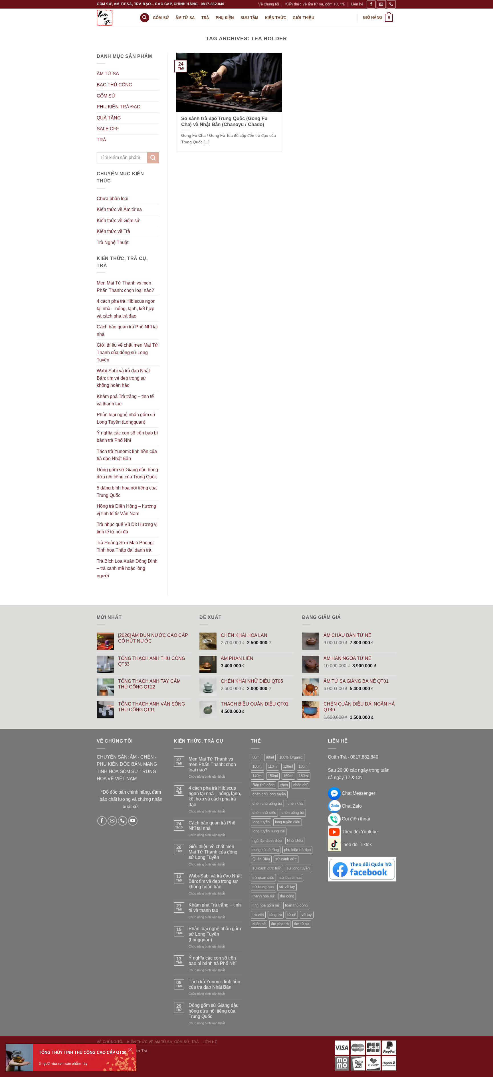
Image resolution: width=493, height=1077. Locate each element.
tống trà (275, 915)
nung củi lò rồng (265, 850)
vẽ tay (307, 915)
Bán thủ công (263, 785)
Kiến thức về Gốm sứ (118, 220)
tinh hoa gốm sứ (266, 905)
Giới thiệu (303, 18)
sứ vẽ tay (287, 887)
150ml (273, 776)
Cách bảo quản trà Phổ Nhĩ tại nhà (127, 330)
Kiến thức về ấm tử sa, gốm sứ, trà (315, 4)
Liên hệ (357, 4)
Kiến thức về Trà (113, 231)
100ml (257, 766)
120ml (288, 766)
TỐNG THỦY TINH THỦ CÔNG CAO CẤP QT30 (82, 1052)
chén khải (296, 803)
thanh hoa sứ (263, 896)
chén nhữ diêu (264, 812)
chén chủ (300, 785)
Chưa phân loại (112, 198)
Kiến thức (275, 18)
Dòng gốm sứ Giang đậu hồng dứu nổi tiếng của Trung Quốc (127, 473)
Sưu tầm (249, 18)
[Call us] (391, 4)
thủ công (287, 896)
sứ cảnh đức (286, 859)
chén (284, 785)
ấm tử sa (301, 924)
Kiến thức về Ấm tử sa (119, 209)
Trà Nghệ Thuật (112, 242)
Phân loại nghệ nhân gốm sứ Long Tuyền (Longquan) (126, 418)
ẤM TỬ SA (108, 73)
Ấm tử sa (185, 18)
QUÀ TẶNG (109, 117)
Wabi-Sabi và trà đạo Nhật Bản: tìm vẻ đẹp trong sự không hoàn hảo (123, 378)
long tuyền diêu (287, 822)
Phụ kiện (225, 18)
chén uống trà (293, 812)
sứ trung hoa (263, 887)
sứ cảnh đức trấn (266, 868)
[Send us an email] (381, 4)
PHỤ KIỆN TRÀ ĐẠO (118, 106)
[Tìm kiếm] (144, 18)
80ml (256, 757)
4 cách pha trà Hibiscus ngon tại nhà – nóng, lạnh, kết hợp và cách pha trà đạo (126, 308)
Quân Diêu (261, 859)
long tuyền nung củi (268, 831)
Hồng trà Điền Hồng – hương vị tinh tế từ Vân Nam (126, 510)
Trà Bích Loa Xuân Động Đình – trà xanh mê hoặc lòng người (127, 568)
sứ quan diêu (263, 877)
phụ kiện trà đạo (297, 850)
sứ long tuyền (298, 868)
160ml (288, 776)
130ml (303, 766)
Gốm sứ (161, 18)
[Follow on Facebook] (371, 4)
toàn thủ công (296, 905)
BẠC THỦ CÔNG (114, 84)
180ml (304, 776)
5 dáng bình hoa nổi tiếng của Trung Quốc (127, 491)
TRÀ (101, 139)
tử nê (291, 915)
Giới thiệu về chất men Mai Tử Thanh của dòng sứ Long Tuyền (127, 352)
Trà (205, 18)
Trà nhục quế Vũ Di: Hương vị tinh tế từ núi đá (127, 528)
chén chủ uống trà (267, 803)
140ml (257, 776)
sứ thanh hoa (291, 877)
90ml (270, 757)
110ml (273, 766)
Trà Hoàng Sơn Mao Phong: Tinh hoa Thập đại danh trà (125, 546)
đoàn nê (259, 924)
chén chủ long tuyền (269, 794)
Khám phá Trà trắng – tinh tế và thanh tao (125, 400)
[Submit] (153, 157)
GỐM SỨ (106, 96)
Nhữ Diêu (295, 840)
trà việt (258, 915)
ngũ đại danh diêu (267, 840)
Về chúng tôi (268, 4)
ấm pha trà (280, 924)
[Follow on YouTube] (133, 821)
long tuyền (261, 822)
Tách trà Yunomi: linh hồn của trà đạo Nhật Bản (127, 455)
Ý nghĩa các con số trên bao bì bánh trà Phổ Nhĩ (127, 436)
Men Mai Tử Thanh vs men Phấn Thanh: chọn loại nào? (125, 287)
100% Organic (291, 757)
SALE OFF (108, 128)
